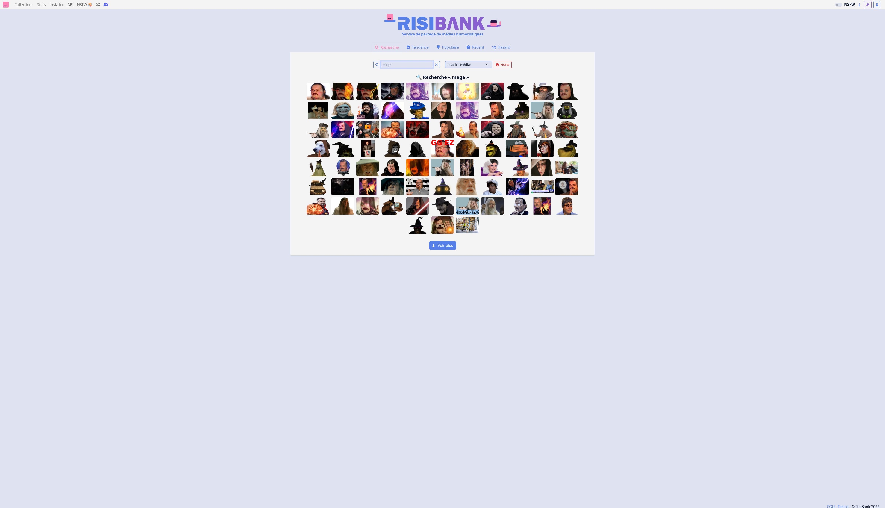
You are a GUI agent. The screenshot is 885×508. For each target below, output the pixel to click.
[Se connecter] (876, 4)
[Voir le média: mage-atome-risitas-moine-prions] (492, 110)
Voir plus (445, 245)
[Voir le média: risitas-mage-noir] (467, 110)
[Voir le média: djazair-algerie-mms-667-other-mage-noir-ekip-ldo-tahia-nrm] (417, 148)
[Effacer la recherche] (436, 64)
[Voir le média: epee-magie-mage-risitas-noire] (417, 206)
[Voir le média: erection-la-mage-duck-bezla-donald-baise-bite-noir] (467, 91)
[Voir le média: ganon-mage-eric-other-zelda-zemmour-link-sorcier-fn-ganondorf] (566, 129)
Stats (41, 4)
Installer (57, 4)
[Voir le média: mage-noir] (442, 225)
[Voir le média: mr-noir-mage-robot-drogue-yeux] (566, 91)
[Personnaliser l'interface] (868, 4)
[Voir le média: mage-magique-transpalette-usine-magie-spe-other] (467, 225)
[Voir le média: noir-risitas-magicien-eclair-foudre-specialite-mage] (367, 91)
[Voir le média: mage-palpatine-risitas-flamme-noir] (342, 91)
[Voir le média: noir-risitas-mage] (417, 91)
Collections (23, 4)
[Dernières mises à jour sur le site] (859, 4)
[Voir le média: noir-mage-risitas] (417, 167)
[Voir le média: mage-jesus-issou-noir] (392, 91)
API (70, 4)
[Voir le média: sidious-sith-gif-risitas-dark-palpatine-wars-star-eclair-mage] (392, 110)
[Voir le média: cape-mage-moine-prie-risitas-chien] (318, 148)
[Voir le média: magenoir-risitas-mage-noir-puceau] (442, 91)
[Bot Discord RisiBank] (106, 4)
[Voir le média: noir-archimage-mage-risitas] (542, 129)
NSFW (849, 4)
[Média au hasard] (98, 4)
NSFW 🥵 (85, 4)
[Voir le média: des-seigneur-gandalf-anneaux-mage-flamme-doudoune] (517, 129)
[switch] (838, 5)
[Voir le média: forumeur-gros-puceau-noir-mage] (318, 91)
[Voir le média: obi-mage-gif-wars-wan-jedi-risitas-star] (342, 129)
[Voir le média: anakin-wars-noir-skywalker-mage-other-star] (542, 167)
